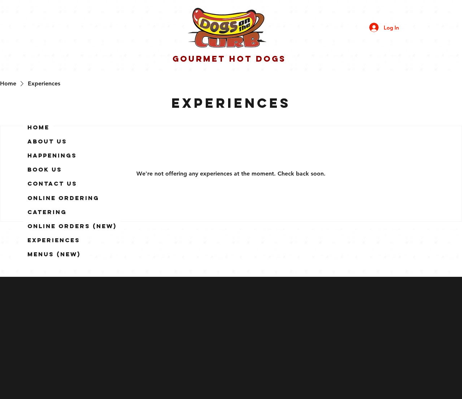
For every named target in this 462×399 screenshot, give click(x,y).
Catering (47, 212)
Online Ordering (63, 197)
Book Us (44, 169)
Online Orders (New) (72, 226)
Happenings (52, 155)
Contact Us (52, 183)
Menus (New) (53, 254)
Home (38, 127)
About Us (47, 141)
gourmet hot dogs (229, 59)
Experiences (53, 240)
